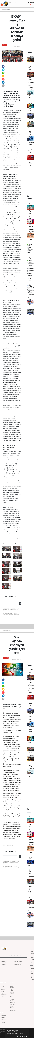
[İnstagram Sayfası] (7, 955)
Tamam (25, 1036)
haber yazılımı (4, 1033)
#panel (14, 538)
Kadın (19, 143)
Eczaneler (12, 995)
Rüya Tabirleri (4, 1020)
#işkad (9, 538)
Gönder (20, 603)
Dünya (16, 3)
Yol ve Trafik (11, 990)
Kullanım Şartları (18, 961)
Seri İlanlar (12, 1004)
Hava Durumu (12, 987)
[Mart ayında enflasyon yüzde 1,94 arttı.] (12, 669)
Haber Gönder (17, 964)
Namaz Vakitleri (12, 992)
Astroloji (3, 1022)
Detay (19, 1036)
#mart (4, 845)
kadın (8, 114)
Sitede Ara (3, 1015)
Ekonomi (9, 630)
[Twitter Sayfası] (4, 955)
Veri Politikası (4, 964)
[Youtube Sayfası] (10, 955)
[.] (6, 548)
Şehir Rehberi (12, 1006)
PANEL (5, 507)
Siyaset (2, 991)
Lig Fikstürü (12, 997)
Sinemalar (12, 1002)
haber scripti (3, 1034)
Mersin (8, 138)
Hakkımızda (3, 961)
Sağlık (2, 993)
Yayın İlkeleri (4, 963)
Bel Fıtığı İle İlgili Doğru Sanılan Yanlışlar (30, 221)
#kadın (19, 538)
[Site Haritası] (18, 955)
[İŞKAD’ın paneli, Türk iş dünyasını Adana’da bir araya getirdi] (12, 56)
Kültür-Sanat (4, 994)
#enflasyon (10, 845)
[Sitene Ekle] (21, 955)
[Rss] (15, 955)
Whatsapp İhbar (18, 963)
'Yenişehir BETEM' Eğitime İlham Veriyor (30, 125)
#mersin (5, 538)
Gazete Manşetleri (12, 1009)
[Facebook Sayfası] (1, 955)
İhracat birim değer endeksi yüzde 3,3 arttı (30, 249)
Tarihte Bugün (12, 1000)
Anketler (3, 1017)
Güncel (11, 3)
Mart (9, 715)
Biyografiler (3, 1019)
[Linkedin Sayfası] (12, 955)
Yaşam (2, 996)
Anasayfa (4, 9)
